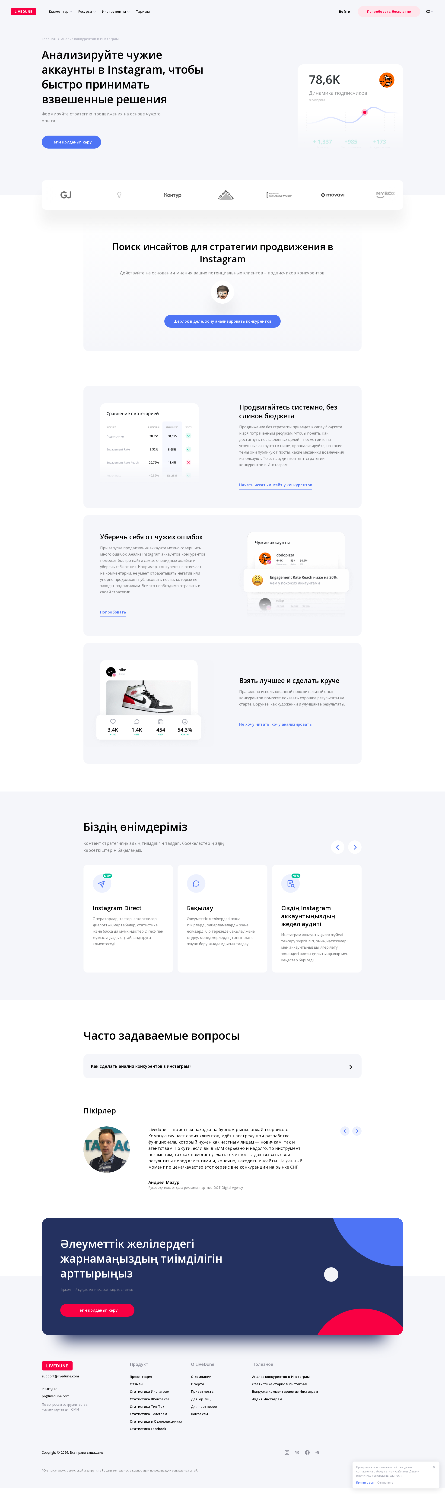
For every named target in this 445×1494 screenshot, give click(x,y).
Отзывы (136, 1384)
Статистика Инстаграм (149, 1391)
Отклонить (385, 1482)
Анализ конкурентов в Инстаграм (281, 1376)
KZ (428, 11)
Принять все (365, 1482)
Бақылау (200, 908)
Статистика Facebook (148, 1429)
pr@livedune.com (56, 1396)
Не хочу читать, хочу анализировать (275, 724)
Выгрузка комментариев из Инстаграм (285, 1391)
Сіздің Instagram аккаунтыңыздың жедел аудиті (308, 916)
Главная (49, 39)
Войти (344, 11)
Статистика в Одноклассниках (156, 1421)
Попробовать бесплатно (389, 11)
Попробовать (113, 612)
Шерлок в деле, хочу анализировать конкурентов (222, 321)
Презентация (141, 1376)
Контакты (199, 1414)
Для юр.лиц (201, 1399)
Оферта (197, 1384)
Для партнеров (204, 1406)
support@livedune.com (60, 1376)
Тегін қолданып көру (71, 142)
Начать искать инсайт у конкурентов (275, 484)
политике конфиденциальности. (380, 1476)
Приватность (202, 1391)
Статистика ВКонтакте (149, 1399)
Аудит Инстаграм (267, 1399)
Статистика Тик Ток (147, 1406)
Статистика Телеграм (148, 1414)
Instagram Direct (117, 908)
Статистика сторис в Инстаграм (279, 1384)
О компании (201, 1376)
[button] (222, 1066)
